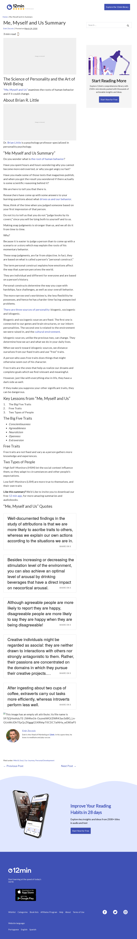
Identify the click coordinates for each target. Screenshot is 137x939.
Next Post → (68, 765)
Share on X (65, 546)
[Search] (128, 25)
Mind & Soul (18, 760)
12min (51, 734)
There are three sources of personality (26, 309)
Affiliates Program (49, 912)
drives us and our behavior (55, 199)
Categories (23, 912)
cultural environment (47, 331)
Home (5, 17)
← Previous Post (13, 765)
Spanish (32, 929)
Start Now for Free (109, 99)
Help (61, 912)
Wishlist (12, 912)
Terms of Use (78, 912)
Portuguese (13, 929)
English (24, 929)
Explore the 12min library (117, 7)
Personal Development (44, 760)
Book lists (34, 912)
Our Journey (29, 760)
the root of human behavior (47, 158)
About (68, 912)
